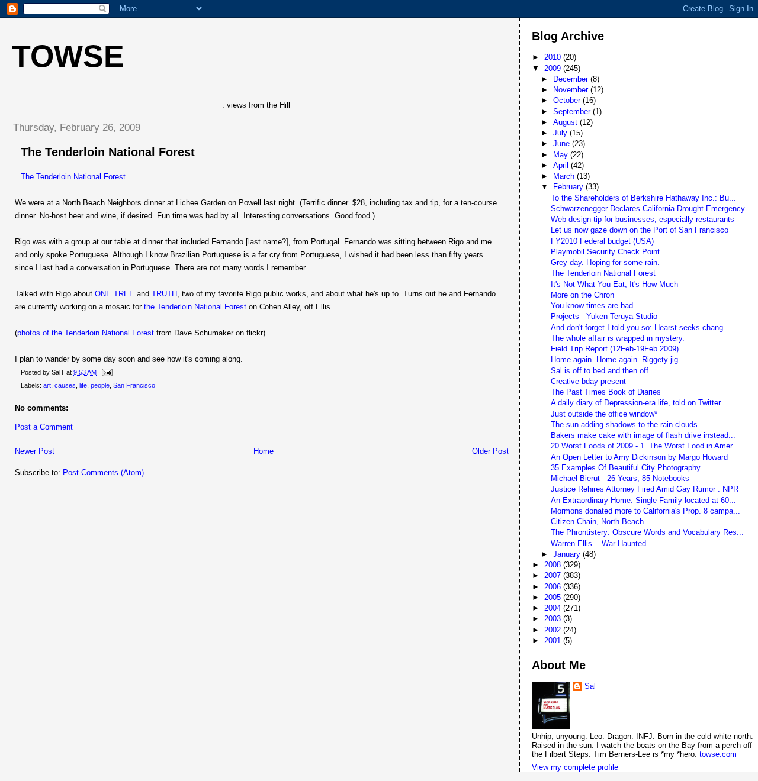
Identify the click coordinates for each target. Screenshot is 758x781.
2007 (553, 575)
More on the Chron (582, 295)
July (561, 132)
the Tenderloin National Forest (195, 306)
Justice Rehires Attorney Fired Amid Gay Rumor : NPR (644, 489)
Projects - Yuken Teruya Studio (604, 316)
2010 (553, 57)
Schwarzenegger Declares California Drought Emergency (648, 208)
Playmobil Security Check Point (605, 251)
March (565, 176)
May (561, 154)
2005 (553, 597)
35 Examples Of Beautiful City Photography (626, 467)
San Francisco (134, 385)
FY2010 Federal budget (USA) (602, 241)
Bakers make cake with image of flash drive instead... (643, 435)
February (569, 186)
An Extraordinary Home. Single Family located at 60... (643, 500)
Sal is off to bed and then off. (601, 370)
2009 (553, 68)
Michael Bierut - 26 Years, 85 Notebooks (620, 478)
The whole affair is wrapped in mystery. (618, 338)
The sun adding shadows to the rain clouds (624, 424)
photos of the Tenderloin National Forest (85, 332)
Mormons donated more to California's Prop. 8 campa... (645, 510)
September (573, 111)
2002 (553, 629)
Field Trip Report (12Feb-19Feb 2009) (615, 348)
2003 (553, 618)
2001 (553, 640)
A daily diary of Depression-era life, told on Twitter (636, 402)
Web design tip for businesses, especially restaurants (642, 219)
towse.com (718, 754)
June (562, 143)
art (47, 385)
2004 (553, 608)
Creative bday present (588, 381)
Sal (590, 686)
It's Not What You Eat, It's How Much (614, 284)
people (100, 385)
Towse (68, 56)
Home (263, 451)
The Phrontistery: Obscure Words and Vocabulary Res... (647, 532)
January (568, 554)
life (83, 385)
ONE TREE (114, 293)
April (562, 165)
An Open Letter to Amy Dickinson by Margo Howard (639, 457)
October (568, 100)
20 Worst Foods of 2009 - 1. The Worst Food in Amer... (645, 445)
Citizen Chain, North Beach (597, 521)
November (571, 89)
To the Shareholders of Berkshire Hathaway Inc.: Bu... (643, 197)
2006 (553, 586)
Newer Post (34, 451)
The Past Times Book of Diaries (606, 392)
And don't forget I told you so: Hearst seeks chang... (640, 327)
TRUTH (164, 293)
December (571, 79)
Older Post (490, 451)
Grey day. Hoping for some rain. (605, 262)
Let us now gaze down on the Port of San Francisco (639, 229)
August (566, 122)
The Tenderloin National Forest (108, 152)
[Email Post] (105, 372)
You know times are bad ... (597, 305)
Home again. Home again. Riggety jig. (615, 359)
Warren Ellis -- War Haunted (598, 543)
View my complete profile (575, 767)
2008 (553, 564)
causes (65, 385)
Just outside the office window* (604, 413)
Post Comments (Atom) (103, 472)
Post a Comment (44, 426)
